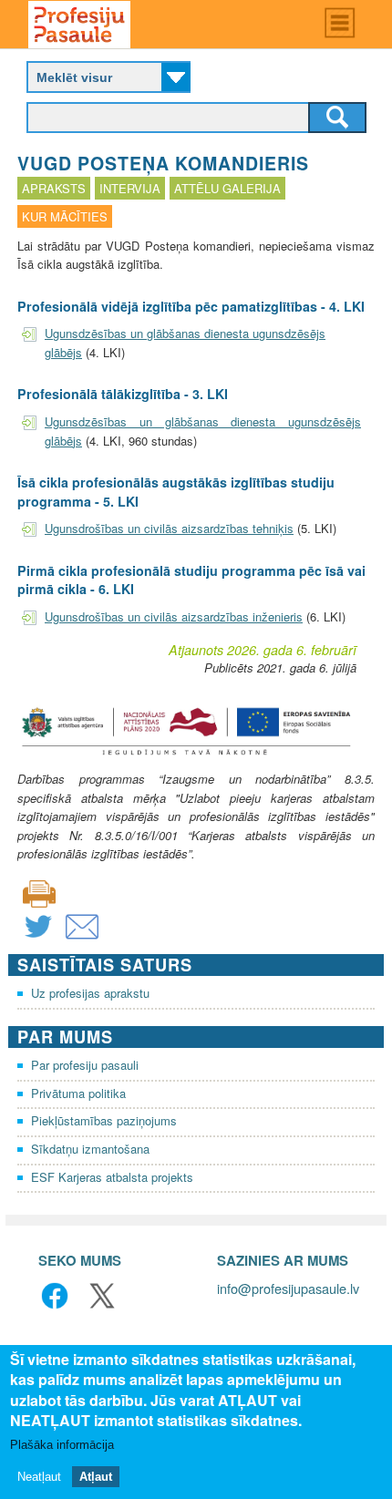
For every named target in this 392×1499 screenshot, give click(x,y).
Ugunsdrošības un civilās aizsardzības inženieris (174, 616)
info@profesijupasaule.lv (288, 1288)
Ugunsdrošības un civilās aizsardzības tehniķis (169, 528)
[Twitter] (38, 938)
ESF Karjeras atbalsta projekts (112, 1177)
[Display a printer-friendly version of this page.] (39, 891)
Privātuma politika (78, 1093)
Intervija (129, 188)
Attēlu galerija (227, 188)
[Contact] (82, 938)
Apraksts (54, 188)
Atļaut (95, 1477)
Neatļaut (39, 1477)
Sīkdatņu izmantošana (90, 1148)
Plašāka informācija (62, 1445)
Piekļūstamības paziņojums (104, 1120)
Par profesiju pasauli (85, 1064)
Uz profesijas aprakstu (90, 992)
